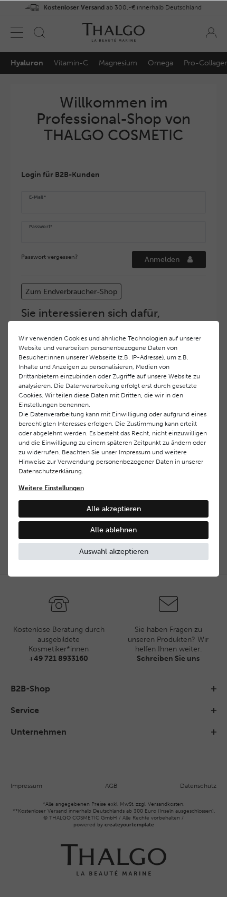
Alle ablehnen (113, 529)
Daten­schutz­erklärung (50, 471)
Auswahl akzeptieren (113, 551)
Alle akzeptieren (114, 508)
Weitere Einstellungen (51, 488)
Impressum (134, 452)
